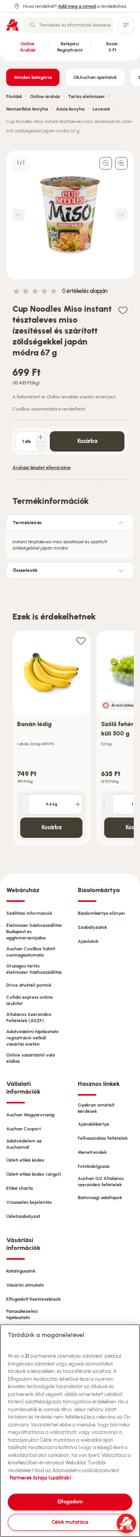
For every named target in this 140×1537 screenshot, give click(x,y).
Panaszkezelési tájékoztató (22, 1314)
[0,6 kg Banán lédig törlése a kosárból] (25, 804)
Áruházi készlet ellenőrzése (41, 467)
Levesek (101, 109)
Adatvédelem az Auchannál (24, 1144)
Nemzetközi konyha (27, 109)
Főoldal (14, 96)
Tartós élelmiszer (86, 96)
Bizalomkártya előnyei (101, 913)
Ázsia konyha (70, 109)
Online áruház (45, 96)
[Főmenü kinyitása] (126, 25)
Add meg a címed (77, 6)
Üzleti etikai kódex (25, 1160)
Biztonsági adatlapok (100, 1197)
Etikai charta (19, 1188)
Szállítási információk (29, 913)
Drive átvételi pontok (28, 985)
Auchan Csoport (23, 1129)
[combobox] (68, 25)
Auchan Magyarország (30, 1114)
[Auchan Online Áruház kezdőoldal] (12, 25)
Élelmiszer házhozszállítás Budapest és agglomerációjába (34, 932)
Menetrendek (92, 1152)
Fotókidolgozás (94, 1166)
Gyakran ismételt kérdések (96, 1108)
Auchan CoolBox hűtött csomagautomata (30, 952)
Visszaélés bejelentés (29, 1202)
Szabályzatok (92, 927)
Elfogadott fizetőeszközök (33, 1299)
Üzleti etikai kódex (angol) (33, 1174)
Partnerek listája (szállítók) (40, 1478)
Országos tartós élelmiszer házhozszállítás (34, 969)
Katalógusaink (20, 1271)
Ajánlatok (88, 941)
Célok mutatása (70, 1522)
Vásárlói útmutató (25, 1285)
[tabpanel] (70, 542)
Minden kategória (33, 77)
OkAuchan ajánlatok (95, 77)
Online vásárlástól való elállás (30, 1058)
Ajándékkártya (93, 1124)
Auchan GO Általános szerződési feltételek (101, 1181)
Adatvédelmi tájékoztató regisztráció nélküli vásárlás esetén (32, 1038)
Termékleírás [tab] (27, 522)
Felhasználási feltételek (103, 1138)
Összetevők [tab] (25, 570)
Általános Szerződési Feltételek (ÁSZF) (28, 1017)
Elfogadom (70, 1502)
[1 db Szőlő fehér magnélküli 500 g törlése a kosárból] (109, 804)
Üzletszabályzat (23, 1216)
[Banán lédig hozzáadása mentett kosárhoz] (81, 640)
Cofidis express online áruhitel (29, 1000)
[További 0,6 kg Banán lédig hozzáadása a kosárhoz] (78, 804)
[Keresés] (32, 25)
